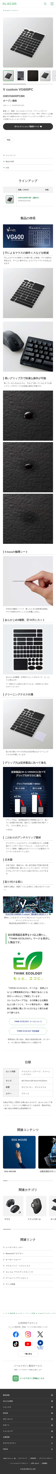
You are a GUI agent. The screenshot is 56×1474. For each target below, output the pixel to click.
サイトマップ (22, 1458)
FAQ (8, 140)
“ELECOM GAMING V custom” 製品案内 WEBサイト (26, 914)
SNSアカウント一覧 (9, 1458)
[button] (28, 1407)
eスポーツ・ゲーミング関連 (26, 1313)
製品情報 (12, 1313)
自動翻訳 (44, 1463)
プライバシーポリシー (46, 1458)
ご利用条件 (32, 1458)
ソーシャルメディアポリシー (19, 1463)
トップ (5, 1313)
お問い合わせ (35, 1463)
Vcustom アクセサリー (12, 10)
